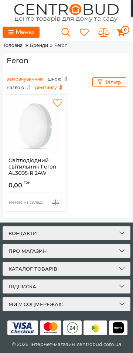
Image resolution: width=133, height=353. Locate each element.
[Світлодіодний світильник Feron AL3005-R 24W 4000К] (35, 126)
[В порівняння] (56, 202)
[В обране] (57, 103)
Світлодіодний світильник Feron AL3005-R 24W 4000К (32, 169)
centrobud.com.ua (99, 344)
